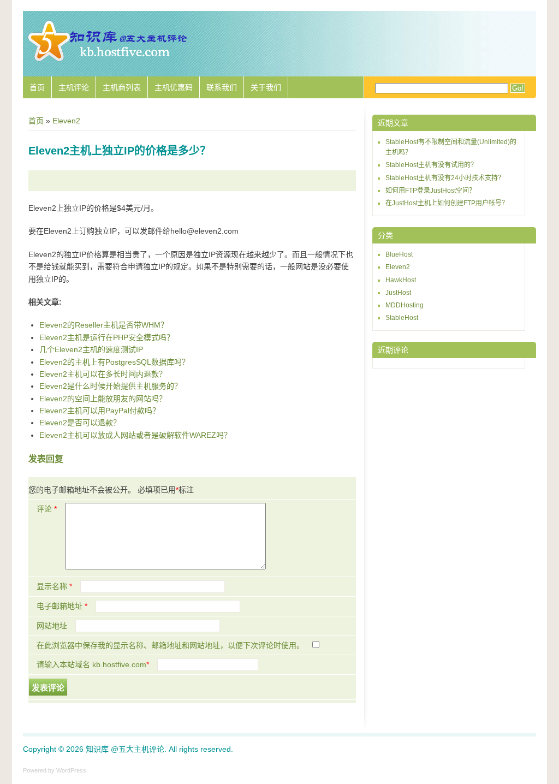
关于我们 (266, 87)
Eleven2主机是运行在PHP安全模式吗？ (106, 337)
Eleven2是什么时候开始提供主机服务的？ (110, 386)
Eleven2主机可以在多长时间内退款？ (102, 374)
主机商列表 (122, 87)
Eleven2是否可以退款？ (80, 422)
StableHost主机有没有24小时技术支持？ (444, 178)
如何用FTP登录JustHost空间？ (430, 190)
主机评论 (73, 87)
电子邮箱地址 (62, 606)
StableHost (401, 318)
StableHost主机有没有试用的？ (431, 165)
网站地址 (52, 625)
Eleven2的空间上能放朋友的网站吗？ (102, 398)
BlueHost (399, 254)
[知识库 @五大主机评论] (107, 60)
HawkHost (400, 280)
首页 (37, 87)
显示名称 (54, 586)
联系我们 (221, 87)
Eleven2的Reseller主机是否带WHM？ (103, 324)
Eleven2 (66, 120)
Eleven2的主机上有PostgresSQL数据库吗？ (114, 362)
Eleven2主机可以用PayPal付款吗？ (99, 410)
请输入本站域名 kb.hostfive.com (93, 664)
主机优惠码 (173, 87)
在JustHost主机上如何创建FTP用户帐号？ (446, 203)
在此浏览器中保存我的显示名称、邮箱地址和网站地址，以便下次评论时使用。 (170, 645)
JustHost (398, 292)
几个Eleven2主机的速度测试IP (91, 349)
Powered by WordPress (54, 770)
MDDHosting (404, 305)
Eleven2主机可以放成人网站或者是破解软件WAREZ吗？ (135, 435)
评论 (47, 508)
